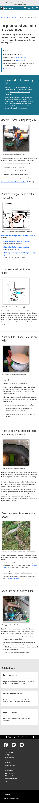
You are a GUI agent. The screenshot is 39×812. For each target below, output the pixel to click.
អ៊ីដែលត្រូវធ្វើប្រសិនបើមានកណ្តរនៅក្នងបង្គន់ (15, 247)
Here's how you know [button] (19, 4)
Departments (9, 770)
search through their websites (17, 108)
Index (8, 737)
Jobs (6, 781)
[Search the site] (33, 8)
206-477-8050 (20, 60)
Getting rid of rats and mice (10, 17)
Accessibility (7, 794)
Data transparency (10, 757)
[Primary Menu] (37, 8)
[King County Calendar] (25, 8)
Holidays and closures (11, 776)
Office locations (10, 773)
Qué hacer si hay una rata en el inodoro (15, 241)
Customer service (10, 768)
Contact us (8, 760)
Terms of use (9, 752)
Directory (7, 762)
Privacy (7, 755)
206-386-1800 (14, 579)
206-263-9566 (21, 57)
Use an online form (9, 69)
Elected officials (10, 765)
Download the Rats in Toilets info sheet (13, 182)
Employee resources (11, 778)
